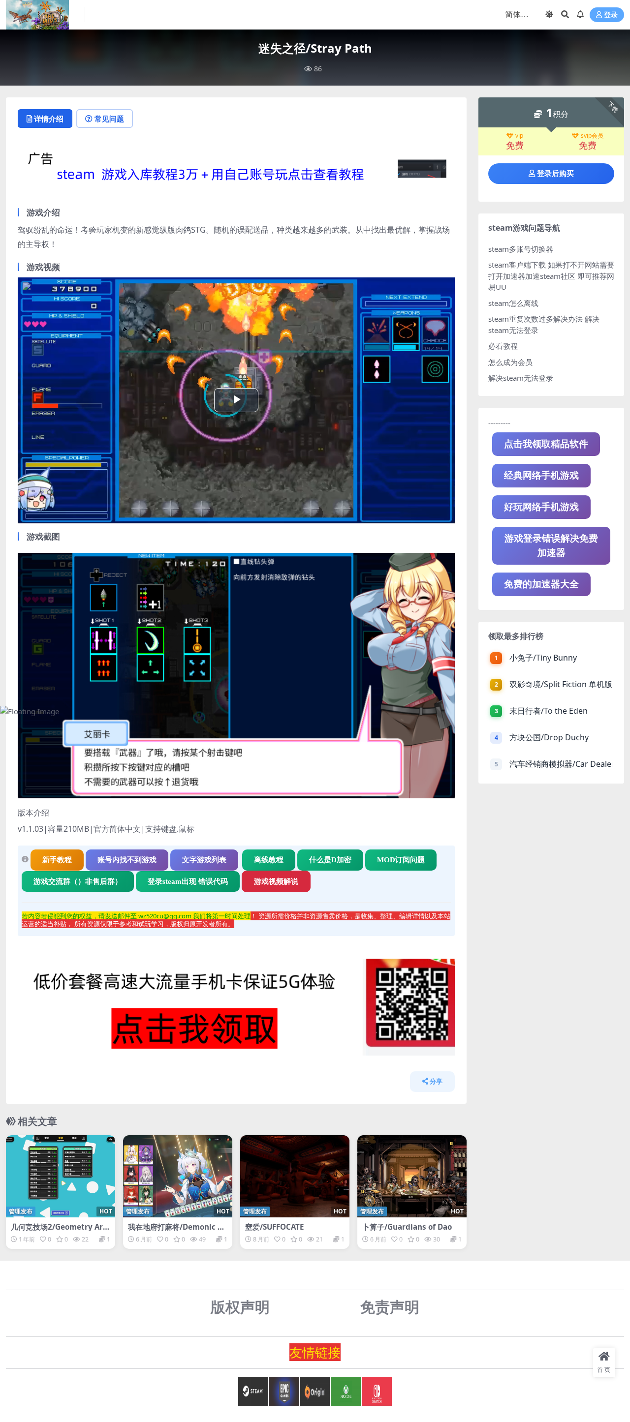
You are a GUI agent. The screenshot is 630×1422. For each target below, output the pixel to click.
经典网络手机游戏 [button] (541, 475)
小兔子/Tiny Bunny (543, 657)
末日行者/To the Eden (548, 710)
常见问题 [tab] (109, 118)
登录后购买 (555, 174)
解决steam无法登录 (520, 378)
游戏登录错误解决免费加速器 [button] (551, 545)
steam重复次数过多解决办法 (535, 319)
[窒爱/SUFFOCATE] (294, 1176)
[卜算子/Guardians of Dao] (412, 1176)
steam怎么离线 (513, 303)
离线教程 (269, 860)
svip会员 (592, 135)
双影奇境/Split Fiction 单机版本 (560, 684)
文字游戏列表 (204, 860)
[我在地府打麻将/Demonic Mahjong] (177, 1176)
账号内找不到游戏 (127, 860)
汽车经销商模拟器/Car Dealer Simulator (560, 763)
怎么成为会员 (510, 362)
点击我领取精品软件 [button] (546, 444)
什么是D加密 (330, 860)
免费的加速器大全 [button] (541, 584)
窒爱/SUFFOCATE (274, 1227)
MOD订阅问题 (401, 860)
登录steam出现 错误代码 (188, 881)
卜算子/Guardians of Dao (407, 1227)
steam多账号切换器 (520, 249)
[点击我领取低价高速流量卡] (236, 1010)
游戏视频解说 (276, 881)
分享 (436, 1081)
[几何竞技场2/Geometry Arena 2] (60, 1176)
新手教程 (57, 860)
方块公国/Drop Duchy (549, 737)
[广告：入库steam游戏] (236, 172)
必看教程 (503, 346)
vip (519, 135)
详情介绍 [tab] (48, 118)
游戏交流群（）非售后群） (77, 881)
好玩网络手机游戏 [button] (541, 507)
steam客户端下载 (517, 265)
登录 (611, 15)
